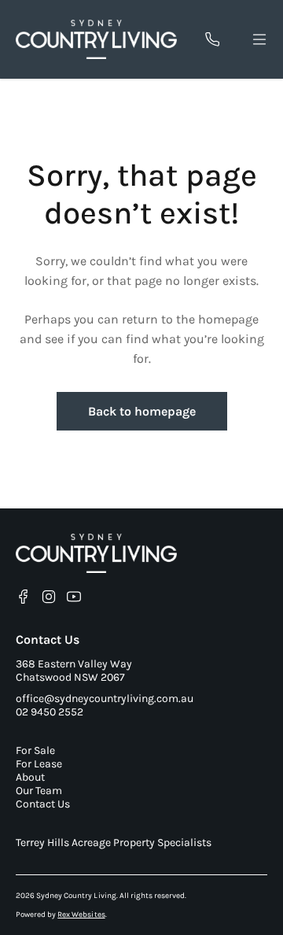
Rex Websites (81, 914)
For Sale (35, 750)
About (30, 777)
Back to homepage (142, 411)
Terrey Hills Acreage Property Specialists (113, 842)
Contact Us (43, 804)
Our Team (39, 790)
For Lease (39, 764)
